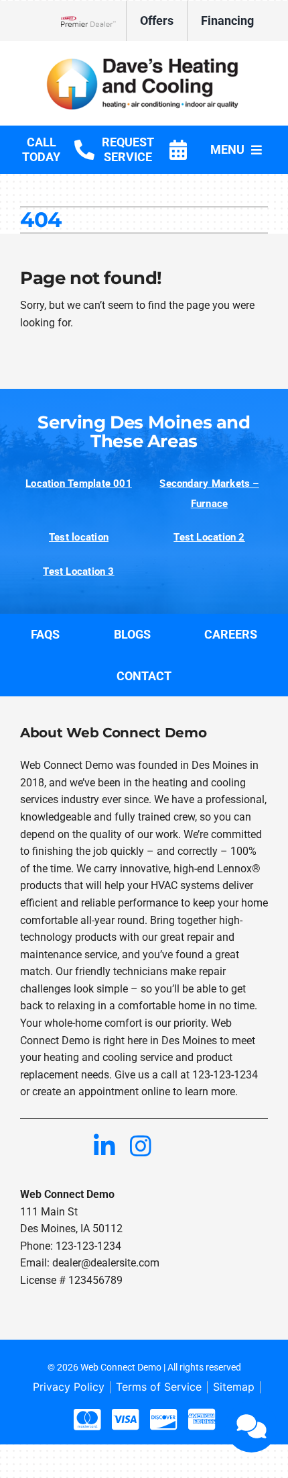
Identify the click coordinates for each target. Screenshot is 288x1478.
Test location (79, 537)
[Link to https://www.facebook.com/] (32, 1146)
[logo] (144, 59)
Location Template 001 (78, 483)
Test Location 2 (208, 537)
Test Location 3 (78, 571)
